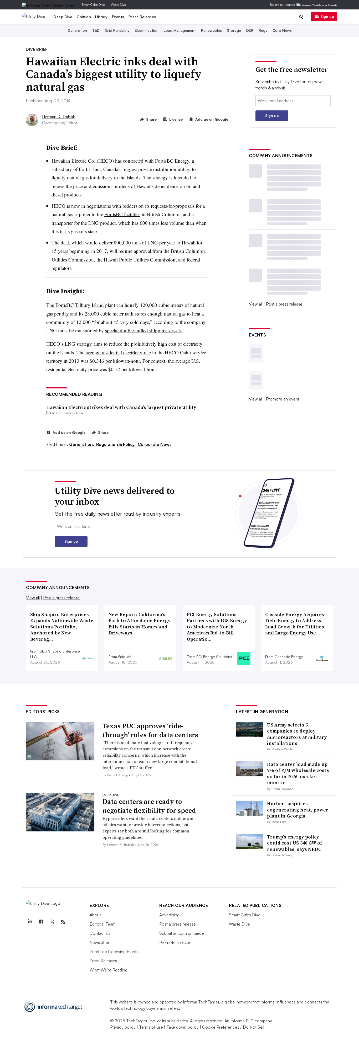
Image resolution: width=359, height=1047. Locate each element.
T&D (96, 30)
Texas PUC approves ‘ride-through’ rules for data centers (150, 730)
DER (249, 30)
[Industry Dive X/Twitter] (52, 921)
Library (101, 16)
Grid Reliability (117, 30)
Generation (77, 30)
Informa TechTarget (201, 1002)
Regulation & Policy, (116, 444)
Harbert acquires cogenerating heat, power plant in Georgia (297, 809)
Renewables (211, 30)
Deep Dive (63, 16)
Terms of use (151, 1027)
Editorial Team (103, 924)
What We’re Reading (108, 970)
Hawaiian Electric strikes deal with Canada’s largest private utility (121, 407)
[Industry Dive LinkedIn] (29, 921)
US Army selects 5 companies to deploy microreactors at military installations (297, 734)
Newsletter (99, 942)
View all (256, 304)
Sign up (327, 16)
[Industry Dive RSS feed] (63, 921)
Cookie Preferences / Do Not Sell (233, 1027)
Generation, (82, 444)
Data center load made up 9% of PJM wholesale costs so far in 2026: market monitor (298, 773)
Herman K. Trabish (58, 116)
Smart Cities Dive (93, 5)
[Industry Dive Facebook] (41, 921)
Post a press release (284, 304)
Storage (234, 30)
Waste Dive (118, 5)
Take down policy (182, 1027)
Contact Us (100, 933)
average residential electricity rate (118, 352)
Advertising (169, 914)
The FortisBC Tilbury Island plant (80, 305)
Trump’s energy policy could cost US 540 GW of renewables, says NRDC (294, 843)
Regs (263, 30)
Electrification (146, 30)
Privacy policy (123, 1027)
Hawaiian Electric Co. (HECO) (83, 160)
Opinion (84, 16)
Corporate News (155, 444)
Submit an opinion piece (181, 933)
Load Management (180, 30)
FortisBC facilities (122, 214)
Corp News (282, 30)
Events (118, 16)
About (95, 914)
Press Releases (142, 16)
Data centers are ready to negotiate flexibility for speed (149, 806)
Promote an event (282, 399)
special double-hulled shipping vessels (143, 330)
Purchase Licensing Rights (114, 951)
